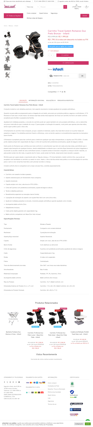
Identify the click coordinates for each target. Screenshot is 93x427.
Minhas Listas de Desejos (35, 18)
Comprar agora (69, 63)
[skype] (64, 92)
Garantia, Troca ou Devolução (56, 389)
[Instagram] (10, 382)
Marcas (11, 26)
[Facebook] (58, 92)
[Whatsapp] (13, 382)
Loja (49, 398)
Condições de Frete (53, 386)
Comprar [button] (35, 324)
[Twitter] (7, 382)
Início (5, 26)
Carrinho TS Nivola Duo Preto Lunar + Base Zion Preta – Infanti (35, 335)
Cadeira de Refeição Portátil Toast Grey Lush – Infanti (80, 333)
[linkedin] (62, 92)
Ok (82, 76)
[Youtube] (19, 382)
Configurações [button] (79, 424)
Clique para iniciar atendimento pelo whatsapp (18, 1)
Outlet (85, 16)
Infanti (16, 26)
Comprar (66, 55)
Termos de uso (52, 404)
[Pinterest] (60, 92)
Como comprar (31, 13)
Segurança (54, 13)
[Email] (16, 382)
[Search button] (65, 7)
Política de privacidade (54, 392)
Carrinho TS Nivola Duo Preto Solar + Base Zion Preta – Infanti (57, 335)
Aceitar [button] (88, 424)
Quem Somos (43, 13)
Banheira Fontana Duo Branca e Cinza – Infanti (13, 333)
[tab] (23, 100)
